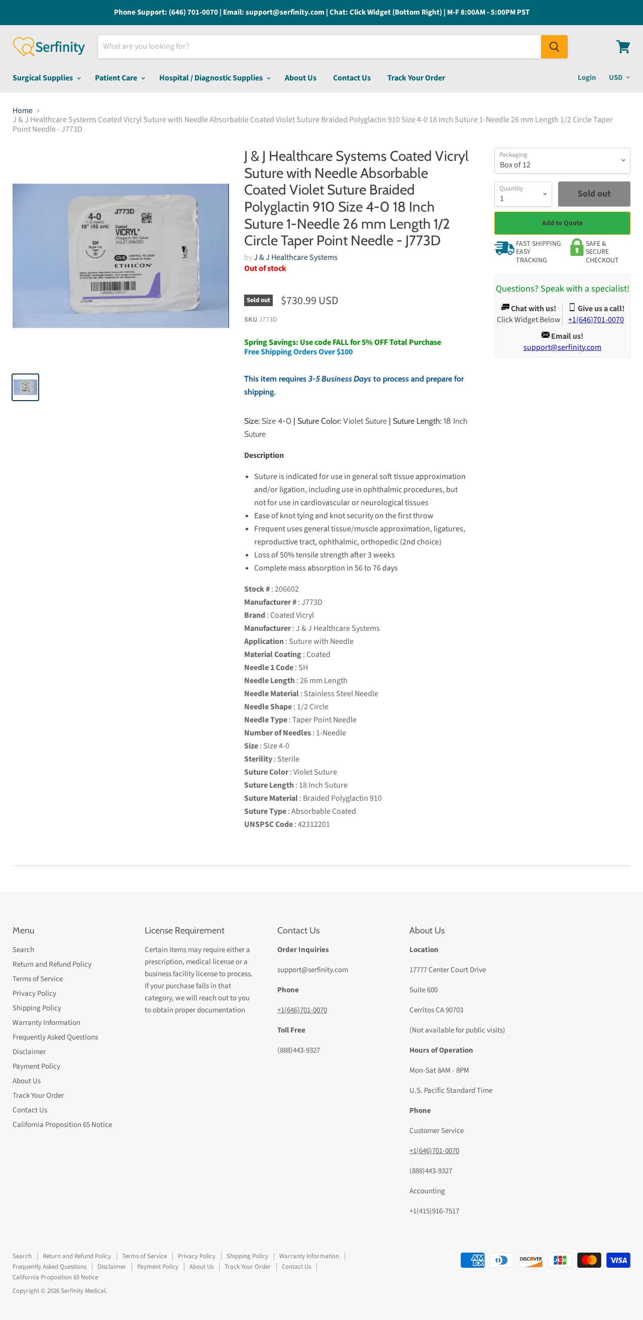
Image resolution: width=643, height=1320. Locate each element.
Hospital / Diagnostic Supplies (211, 77)
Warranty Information (46, 1022)
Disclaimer (29, 1052)
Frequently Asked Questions (55, 1037)
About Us (300, 77)
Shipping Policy (37, 1008)
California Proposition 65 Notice (62, 1124)
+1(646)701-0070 (302, 1010)
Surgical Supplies (43, 77)
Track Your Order (416, 77)
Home (23, 110)
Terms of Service (38, 979)
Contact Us (352, 77)
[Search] (554, 46)
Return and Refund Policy (52, 964)
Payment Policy (36, 1066)
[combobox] (319, 46)
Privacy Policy (34, 993)
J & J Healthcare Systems (296, 257)
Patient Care (117, 77)
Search (23, 950)
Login (587, 77)
